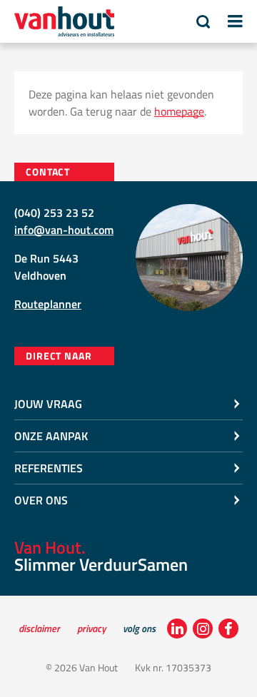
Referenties (48, 468)
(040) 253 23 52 (54, 212)
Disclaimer (39, 628)
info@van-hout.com (64, 229)
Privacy (91, 628)
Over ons (41, 500)
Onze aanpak (51, 435)
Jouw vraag (48, 403)
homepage (179, 111)
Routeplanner (47, 303)
